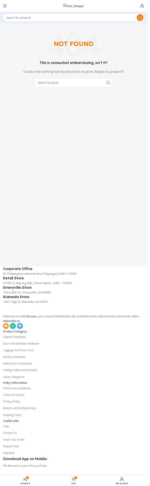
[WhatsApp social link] (13, 326)
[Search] (140, 17)
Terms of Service (13, 395)
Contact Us (10, 433)
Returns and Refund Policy (19, 408)
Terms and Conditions (17, 388)
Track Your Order (14, 439)
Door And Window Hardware (21, 343)
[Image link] (27, 308)
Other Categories (14, 377)
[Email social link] (6, 326)
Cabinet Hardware (14, 337)
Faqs (6, 426)
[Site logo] (73, 5)
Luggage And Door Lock (18, 350)
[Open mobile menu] (5, 6)
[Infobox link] (73, 269)
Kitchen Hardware (14, 357)
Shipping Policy (12, 415)
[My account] (142, 6)
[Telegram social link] (20, 326)
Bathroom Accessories (17, 363)
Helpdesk (8, 453)
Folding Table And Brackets (20, 370)
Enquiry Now (11, 446)
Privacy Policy (11, 401)
